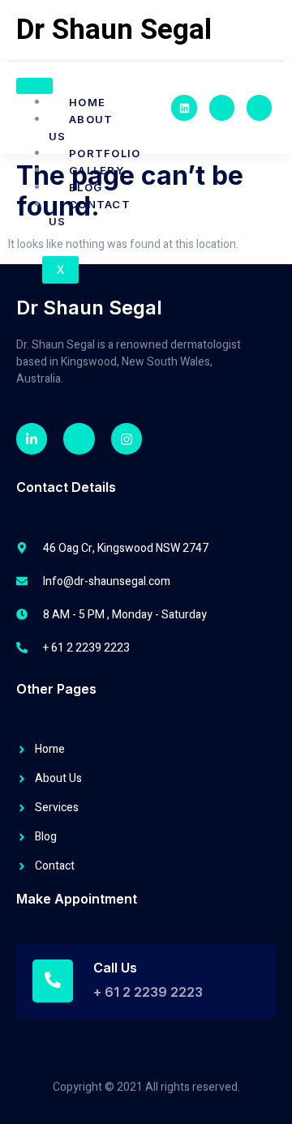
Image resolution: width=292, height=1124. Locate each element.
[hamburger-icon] (34, 86)
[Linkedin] (183, 107)
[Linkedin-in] (31, 438)
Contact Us (90, 213)
